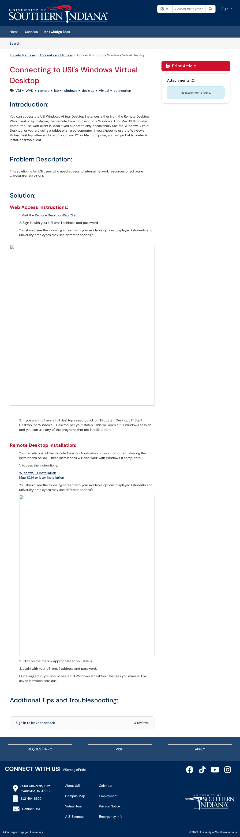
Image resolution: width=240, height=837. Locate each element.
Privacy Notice (109, 806)
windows (70, 90)
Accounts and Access (56, 55)
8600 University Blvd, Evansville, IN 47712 (36, 788)
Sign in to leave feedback (35, 723)
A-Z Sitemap (74, 816)
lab (56, 90)
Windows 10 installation (37, 473)
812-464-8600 (30, 798)
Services (31, 32)
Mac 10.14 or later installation (41, 477)
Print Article (183, 66)
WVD (30, 90)
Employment (108, 796)
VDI (18, 90)
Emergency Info (110, 816)
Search (16, 43)
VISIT (120, 749)
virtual (104, 90)
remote (43, 90)
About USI (72, 785)
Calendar (105, 785)
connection (122, 90)
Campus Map (75, 796)
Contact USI (31, 809)
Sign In (226, 9)
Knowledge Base (57, 32)
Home (14, 32)
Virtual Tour (73, 806)
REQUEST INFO (40, 749)
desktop (88, 90)
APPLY (200, 749)
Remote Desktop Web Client (57, 215)
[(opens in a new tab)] (58, 14)
